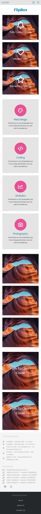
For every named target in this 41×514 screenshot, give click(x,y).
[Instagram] (11, 486)
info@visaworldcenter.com (16, 470)
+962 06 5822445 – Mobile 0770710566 (21, 475)
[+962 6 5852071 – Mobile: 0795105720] (4, 483)
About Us (20, 505)
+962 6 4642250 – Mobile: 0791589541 (20, 477)
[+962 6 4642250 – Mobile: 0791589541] (4, 478)
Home (20, 500)
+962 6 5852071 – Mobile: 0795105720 (20, 483)
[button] (33, 2)
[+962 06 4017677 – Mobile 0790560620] (4, 472)
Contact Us (20, 510)
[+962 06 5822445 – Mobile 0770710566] (4, 475)
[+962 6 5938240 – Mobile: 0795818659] (4, 480)
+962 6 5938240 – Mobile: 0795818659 (21, 480)
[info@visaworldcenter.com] (4, 470)
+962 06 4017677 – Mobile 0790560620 (21, 472)
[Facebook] (5, 486)
